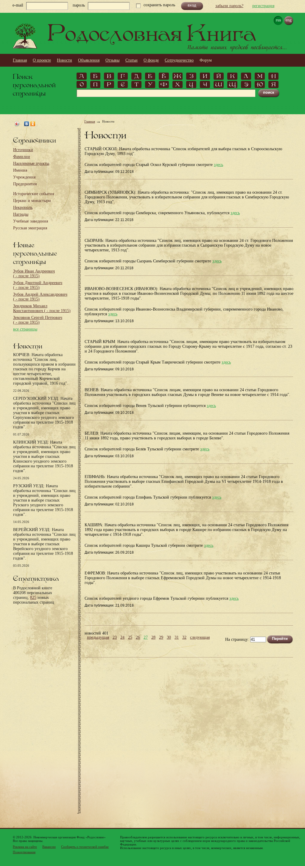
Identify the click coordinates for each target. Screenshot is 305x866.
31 (177, 637)
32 (184, 637)
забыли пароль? (229, 6)
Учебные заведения (30, 221)
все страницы (25, 329)
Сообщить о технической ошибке (85, 846)
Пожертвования (24, 852)
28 (153, 637)
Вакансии (49, 846)
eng (289, 20)
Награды (20, 214)
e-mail (18, 5)
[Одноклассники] (33, 124)
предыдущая (98, 637)
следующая (200, 637)
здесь (218, 164)
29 (161, 637)
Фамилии (21, 156)
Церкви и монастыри (32, 200)
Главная (20, 60)
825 (33, 597)
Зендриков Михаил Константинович (42, 308)
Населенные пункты (31, 163)
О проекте (42, 60)
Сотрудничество (179, 60)
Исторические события (33, 194)
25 (130, 637)
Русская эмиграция (30, 228)
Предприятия (25, 184)
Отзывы (112, 60)
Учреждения (24, 177)
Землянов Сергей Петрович (37, 320)
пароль (79, 5)
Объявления (88, 60)
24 (122, 637)
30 (169, 637)
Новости (64, 60)
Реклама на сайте (25, 846)
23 (115, 637)
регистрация (263, 6)
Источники (23, 150)
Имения (20, 170)
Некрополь (22, 207)
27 (146, 637)
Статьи (131, 60)
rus (278, 20)
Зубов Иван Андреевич (34, 273)
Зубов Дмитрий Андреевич (37, 285)
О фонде (151, 60)
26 (138, 637)
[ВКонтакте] (27, 124)
